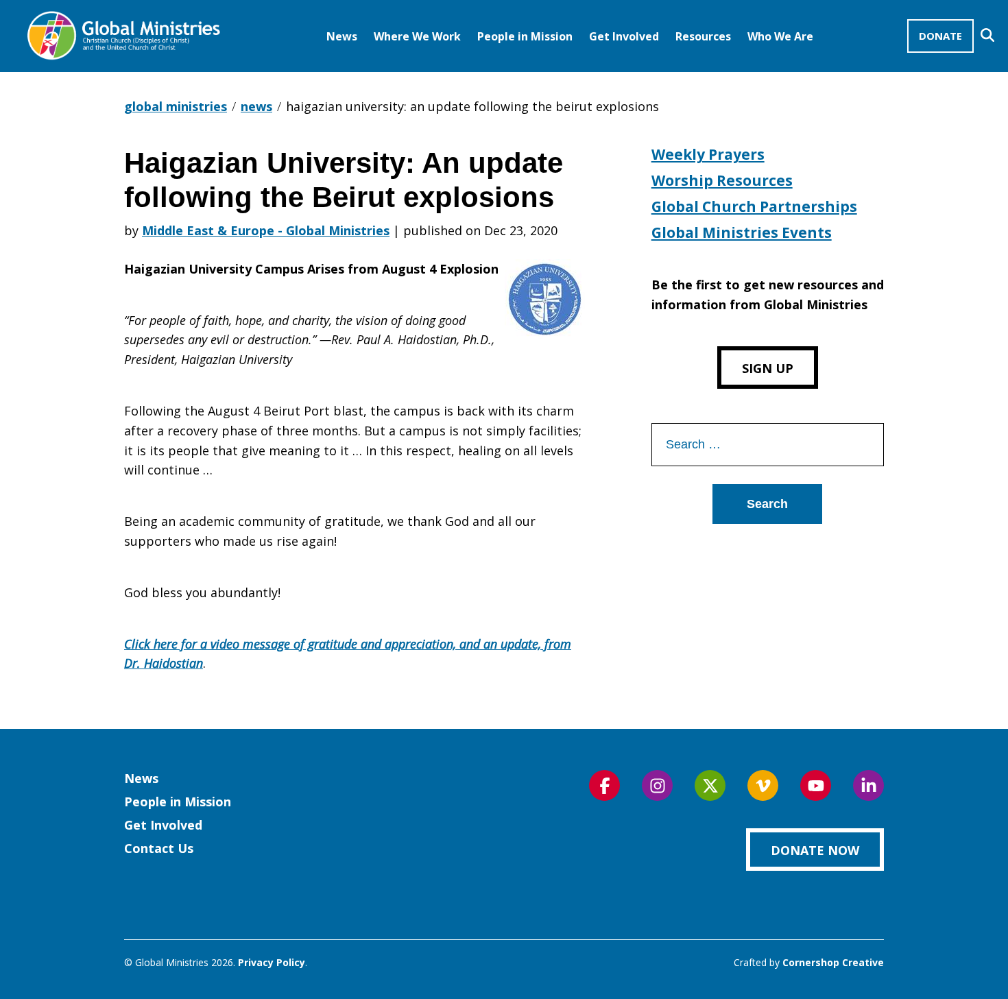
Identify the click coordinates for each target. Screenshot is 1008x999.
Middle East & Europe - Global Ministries (265, 230)
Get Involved (624, 36)
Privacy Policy (271, 962)
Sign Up (767, 368)
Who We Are (780, 36)
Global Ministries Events (741, 232)
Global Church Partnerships (754, 206)
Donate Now (815, 850)
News (341, 36)
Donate (940, 36)
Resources (703, 36)
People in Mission (525, 36)
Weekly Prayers (708, 154)
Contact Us (158, 848)
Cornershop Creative (833, 962)
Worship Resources (722, 180)
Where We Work (417, 36)
